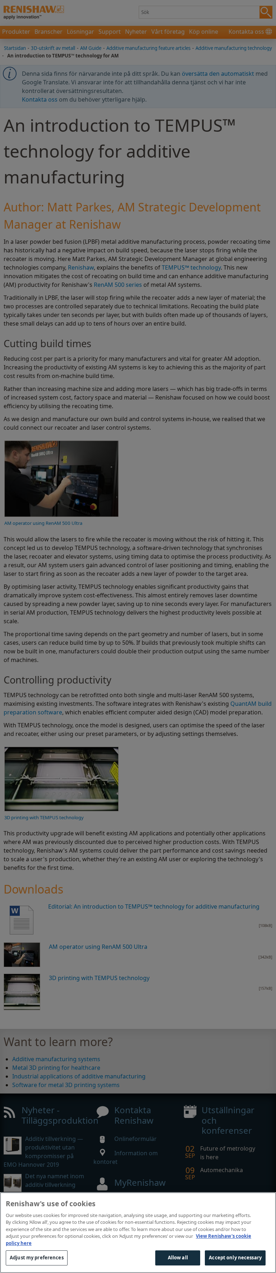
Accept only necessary (235, 1257)
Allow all (178, 1257)
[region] (138, 1232)
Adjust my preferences (37, 1257)
